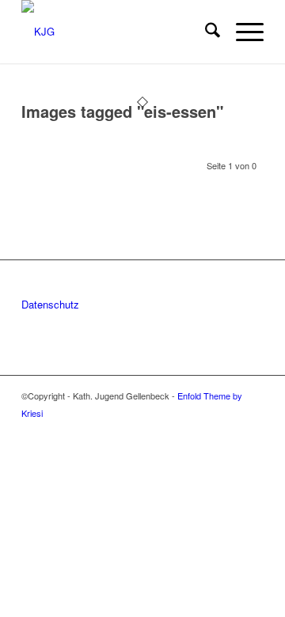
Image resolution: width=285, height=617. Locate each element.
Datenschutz (50, 304)
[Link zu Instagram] (228, 429)
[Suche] (204, 31)
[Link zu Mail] (252, 429)
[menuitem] (204, 31)
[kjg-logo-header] (118, 31)
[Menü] (242, 31)
